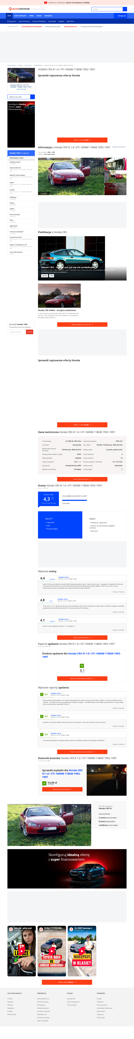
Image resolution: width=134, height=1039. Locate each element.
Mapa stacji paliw (42, 1021)
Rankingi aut (41, 1005)
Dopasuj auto (11, 21)
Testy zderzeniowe (16, 253)
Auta (9, 16)
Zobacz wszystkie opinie (81, 637)
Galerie (13, 209)
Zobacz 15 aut (81, 140)
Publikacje (13, 198)
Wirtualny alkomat (43, 1008)
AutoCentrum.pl (19, 9)
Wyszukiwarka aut (43, 999)
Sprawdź (29, 332)
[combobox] (21, 96)
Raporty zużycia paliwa (21, 176)
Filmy (13, 221)
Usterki (21, 191)
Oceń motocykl (71, 1005)
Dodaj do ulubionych (119, 147)
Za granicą (100, 1014)
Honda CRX (15, 153)
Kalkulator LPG (42, 1014)
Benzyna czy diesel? (43, 1011)
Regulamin (10, 1008)
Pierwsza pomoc (102, 1005)
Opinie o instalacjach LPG (21, 246)
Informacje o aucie (16, 158)
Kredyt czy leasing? (43, 1017)
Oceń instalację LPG (73, 1002)
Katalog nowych (15, 163)
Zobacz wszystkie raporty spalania (81, 752)
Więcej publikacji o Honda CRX (81, 324)
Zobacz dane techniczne (81, 479)
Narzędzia (48, 16)
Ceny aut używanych (39, 21)
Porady (99, 999)
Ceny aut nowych (24, 21)
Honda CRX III (105, 808)
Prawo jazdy (101, 1017)
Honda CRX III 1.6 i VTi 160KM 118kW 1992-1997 (21, 86)
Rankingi (61, 21)
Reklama (10, 1005)
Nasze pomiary (15, 215)
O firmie (9, 999)
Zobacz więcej (65, 982)
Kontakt (9, 1011)
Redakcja (10, 1002)
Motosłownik (101, 1011)
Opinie (31, 16)
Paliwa (39, 16)
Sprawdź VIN (71, 999)
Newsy (13, 204)
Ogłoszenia (52, 21)
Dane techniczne (20, 16)
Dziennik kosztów (21, 239)
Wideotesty (70, 21)
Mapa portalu (11, 1014)
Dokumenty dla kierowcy (104, 1008)
